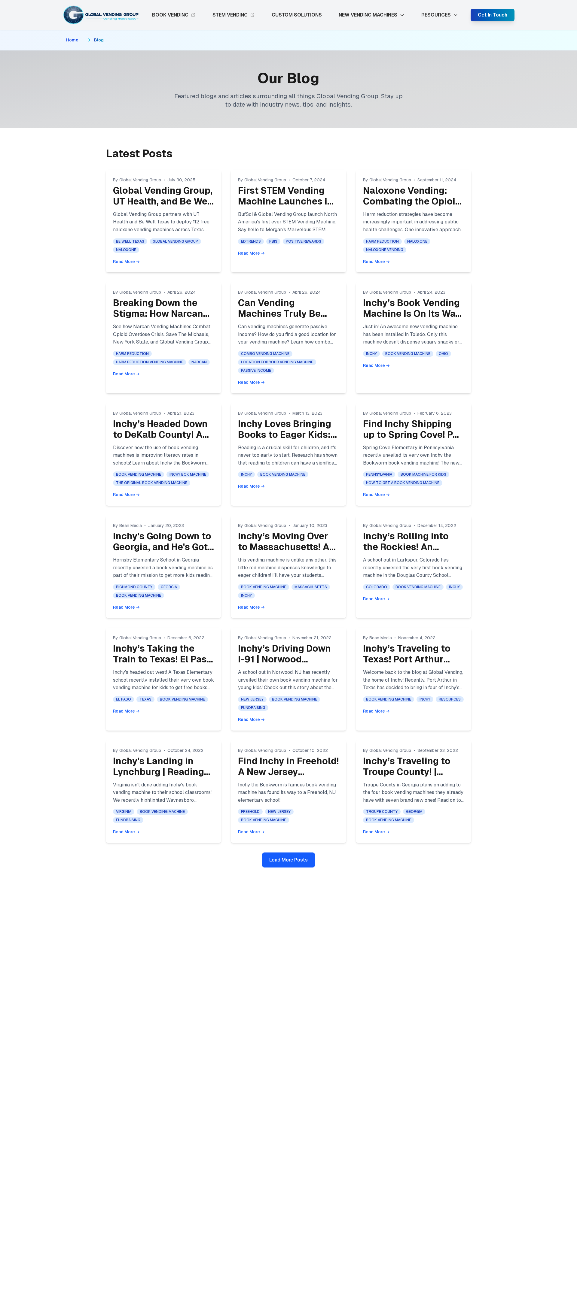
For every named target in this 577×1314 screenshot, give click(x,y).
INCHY (371, 353)
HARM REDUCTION (382, 241)
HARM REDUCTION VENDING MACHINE (149, 362)
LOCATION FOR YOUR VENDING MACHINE (277, 362)
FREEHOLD (250, 811)
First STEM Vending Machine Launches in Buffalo (285, 201)
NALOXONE (126, 249)
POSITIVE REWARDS (303, 241)
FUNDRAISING (253, 707)
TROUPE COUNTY (382, 811)
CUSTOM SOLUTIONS (297, 15)
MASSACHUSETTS (311, 587)
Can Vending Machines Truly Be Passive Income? (279, 313)
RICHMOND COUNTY (134, 587)
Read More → (126, 261)
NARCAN (199, 362)
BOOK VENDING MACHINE (407, 353)
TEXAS (145, 699)
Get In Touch (492, 15)
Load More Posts (288, 860)
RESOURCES (450, 699)
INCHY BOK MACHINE (187, 474)
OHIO (443, 353)
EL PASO (123, 699)
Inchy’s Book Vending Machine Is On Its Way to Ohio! (412, 313)
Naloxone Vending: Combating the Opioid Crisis (412, 201)
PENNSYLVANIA (379, 474)
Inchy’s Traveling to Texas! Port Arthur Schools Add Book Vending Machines (406, 665)
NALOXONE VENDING (384, 249)
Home (72, 40)
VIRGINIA (123, 811)
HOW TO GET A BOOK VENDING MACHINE (402, 482)
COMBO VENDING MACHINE (265, 353)
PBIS (273, 241)
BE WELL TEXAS (130, 241)
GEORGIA (169, 587)
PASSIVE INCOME (256, 370)
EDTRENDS (251, 241)
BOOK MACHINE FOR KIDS (423, 474)
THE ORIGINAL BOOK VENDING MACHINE (151, 482)
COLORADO (376, 587)
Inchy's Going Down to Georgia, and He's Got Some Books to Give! (162, 547)
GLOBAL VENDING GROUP (175, 241)
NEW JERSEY (252, 699)
